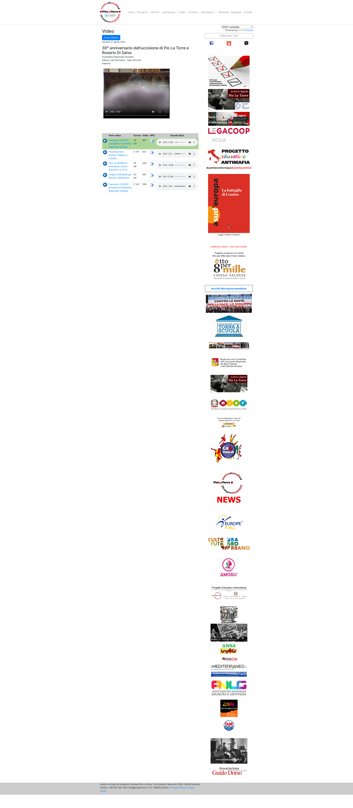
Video (182, 12)
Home (131, 12)
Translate (248, 30)
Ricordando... (208, 12)
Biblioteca (224, 12)
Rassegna (236, 12)
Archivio (193, 12)
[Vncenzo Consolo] (229, 750)
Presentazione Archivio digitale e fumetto (118, 155)
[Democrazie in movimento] (229, 725)
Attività (154, 12)
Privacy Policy (177, 787)
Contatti (247, 12)
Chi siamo (142, 12)
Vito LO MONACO (118, 166)
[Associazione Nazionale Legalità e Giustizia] (229, 688)
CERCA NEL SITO (229, 35)
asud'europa (168, 12)
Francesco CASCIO (120, 143)
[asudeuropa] (229, 203)
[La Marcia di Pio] (229, 614)
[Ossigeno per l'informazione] (229, 674)
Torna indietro (111, 37)
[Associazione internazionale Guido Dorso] (229, 770)
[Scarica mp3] (152, 140)
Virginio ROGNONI (120, 176)
